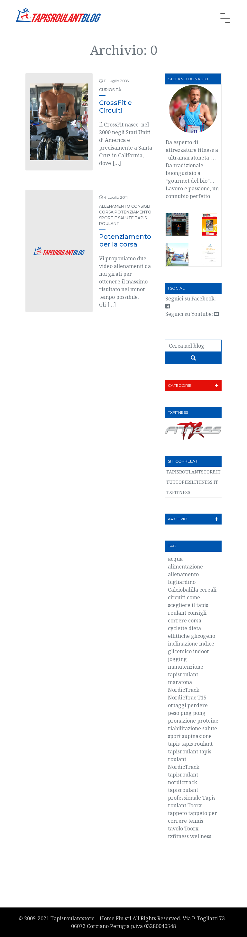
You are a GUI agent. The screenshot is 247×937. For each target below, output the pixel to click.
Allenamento (114, 206)
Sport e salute (116, 217)
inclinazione (183, 643)
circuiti (177, 597)
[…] (117, 163)
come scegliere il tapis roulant (188, 605)
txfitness (178, 836)
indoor (201, 651)
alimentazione (185, 566)
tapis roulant (197, 743)
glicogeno (203, 635)
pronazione (182, 720)
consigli (197, 612)
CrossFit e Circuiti (115, 106)
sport (174, 736)
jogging (177, 659)
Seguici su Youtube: (189, 313)
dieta (194, 628)
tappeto (177, 813)
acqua (175, 558)
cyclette (177, 628)
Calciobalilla (183, 589)
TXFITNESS (178, 492)
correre (177, 620)
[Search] (193, 358)
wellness (200, 836)
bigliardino (182, 582)
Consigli (140, 206)
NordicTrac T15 (187, 697)
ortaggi (177, 705)
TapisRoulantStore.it (193, 472)
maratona (180, 682)
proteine (207, 720)
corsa (194, 620)
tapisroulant (183, 751)
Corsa (106, 212)
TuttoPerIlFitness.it (192, 482)
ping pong (193, 712)
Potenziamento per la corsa (125, 240)
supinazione (197, 736)
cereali (207, 589)
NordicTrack (183, 689)
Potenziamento (132, 212)
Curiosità (110, 89)
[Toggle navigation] (225, 18)
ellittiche (179, 635)
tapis (174, 743)
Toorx (191, 828)
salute (209, 728)
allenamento (183, 574)
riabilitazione (184, 728)
